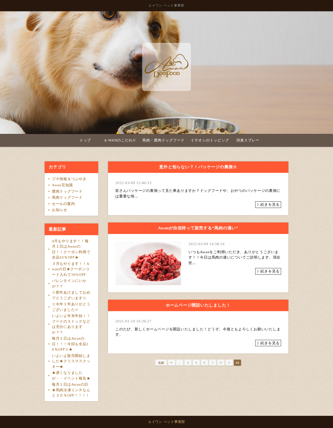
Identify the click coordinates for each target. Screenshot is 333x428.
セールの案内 (63, 204)
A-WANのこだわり (120, 140)
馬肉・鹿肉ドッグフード (163, 140)
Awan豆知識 (62, 185)
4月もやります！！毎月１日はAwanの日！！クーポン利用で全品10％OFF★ (71, 249)
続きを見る (270, 204)
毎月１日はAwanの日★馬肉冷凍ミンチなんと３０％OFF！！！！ (71, 389)
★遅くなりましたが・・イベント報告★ (71, 375)
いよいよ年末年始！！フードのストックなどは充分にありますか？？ (71, 324)
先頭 (161, 362)
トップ (85, 140)
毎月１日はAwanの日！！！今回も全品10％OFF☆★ (70, 343)
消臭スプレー (247, 140)
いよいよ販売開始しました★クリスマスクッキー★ (71, 361)
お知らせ (59, 210)
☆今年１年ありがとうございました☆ (71, 307)
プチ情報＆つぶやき (69, 179)
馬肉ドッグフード (67, 197)
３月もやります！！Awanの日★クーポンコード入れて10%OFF (70, 269)
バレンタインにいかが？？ (69, 283)
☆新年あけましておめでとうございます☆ (71, 295)
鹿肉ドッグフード (67, 191)
